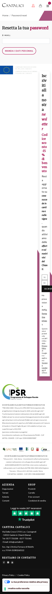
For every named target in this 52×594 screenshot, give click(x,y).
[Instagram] (8, 562)
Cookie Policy (23, 575)
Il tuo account (34, 497)
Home (5, 15)
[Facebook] (4, 562)
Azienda (5, 497)
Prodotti (31, 489)
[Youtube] (12, 562)
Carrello (31, 493)
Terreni (5, 493)
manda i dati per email (19, 51)
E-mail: (6, 35)
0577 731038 (12, 538)
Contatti (5, 501)
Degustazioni (7, 489)
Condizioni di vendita (37, 501)
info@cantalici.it (16, 542)
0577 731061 (26, 538)
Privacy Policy (8, 575)
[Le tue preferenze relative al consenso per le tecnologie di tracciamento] (5, 589)
